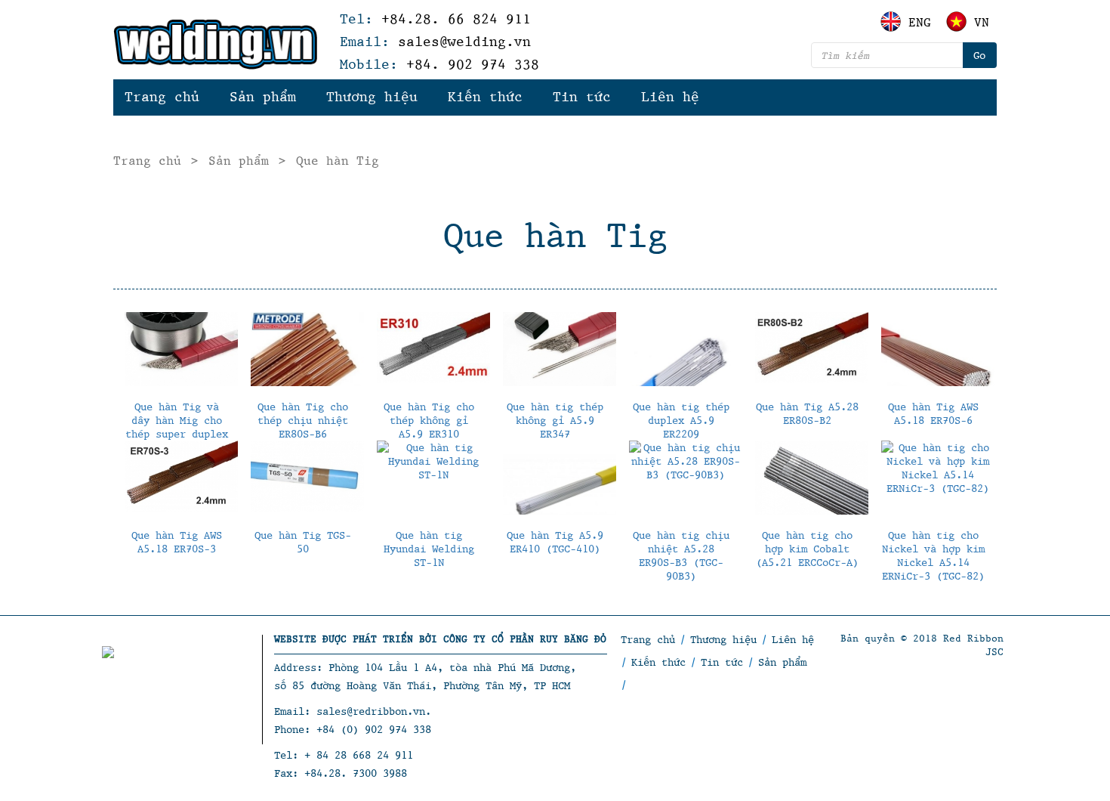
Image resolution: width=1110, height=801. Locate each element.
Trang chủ (162, 97)
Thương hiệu (372, 97)
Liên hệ (670, 97)
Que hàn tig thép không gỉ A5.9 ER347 (555, 420)
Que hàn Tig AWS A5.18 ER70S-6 (933, 413)
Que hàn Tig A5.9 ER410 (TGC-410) (555, 541)
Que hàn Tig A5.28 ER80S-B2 (807, 413)
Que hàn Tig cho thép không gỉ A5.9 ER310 (429, 420)
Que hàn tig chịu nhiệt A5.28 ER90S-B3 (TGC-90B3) (681, 555)
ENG (919, 22)
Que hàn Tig (337, 160)
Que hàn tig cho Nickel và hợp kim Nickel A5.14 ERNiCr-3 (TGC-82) (933, 555)
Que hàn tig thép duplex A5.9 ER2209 (681, 420)
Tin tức (582, 97)
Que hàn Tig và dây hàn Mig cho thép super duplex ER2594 (176, 426)
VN (981, 22)
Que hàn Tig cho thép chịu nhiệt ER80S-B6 (302, 420)
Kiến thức (485, 97)
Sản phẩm (263, 97)
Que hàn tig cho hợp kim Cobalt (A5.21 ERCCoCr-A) (807, 548)
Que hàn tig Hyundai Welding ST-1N (429, 548)
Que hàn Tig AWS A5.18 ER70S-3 (176, 541)
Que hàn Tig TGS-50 (302, 541)
